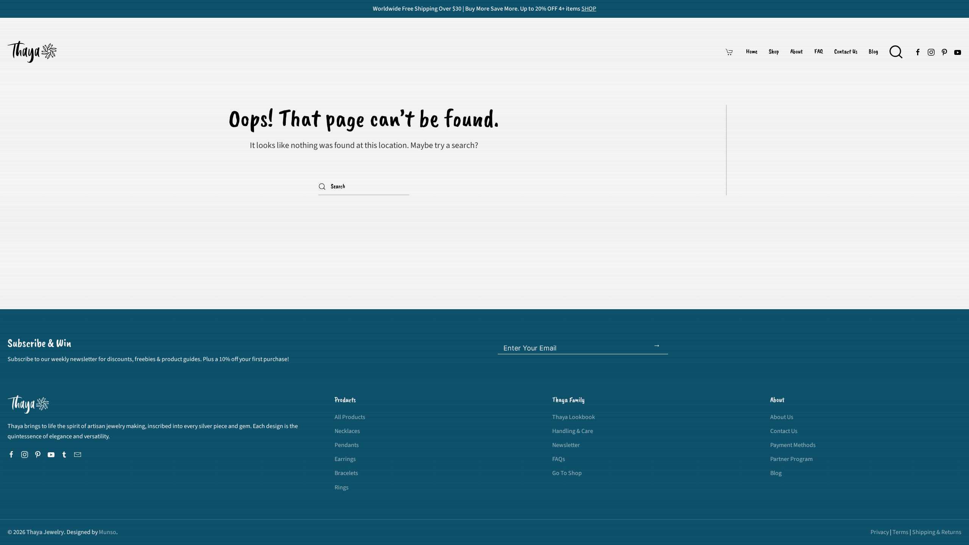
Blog (873, 52)
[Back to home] (33, 51)
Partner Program (791, 459)
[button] (896, 51)
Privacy (880, 532)
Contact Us (845, 52)
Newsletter (566, 445)
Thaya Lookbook (573, 417)
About (796, 52)
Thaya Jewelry (45, 532)
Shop (774, 52)
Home (751, 52)
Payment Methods (793, 445)
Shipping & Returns (936, 532)
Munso (107, 532)
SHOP (588, 9)
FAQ (818, 52)
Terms (900, 532)
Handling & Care (572, 431)
